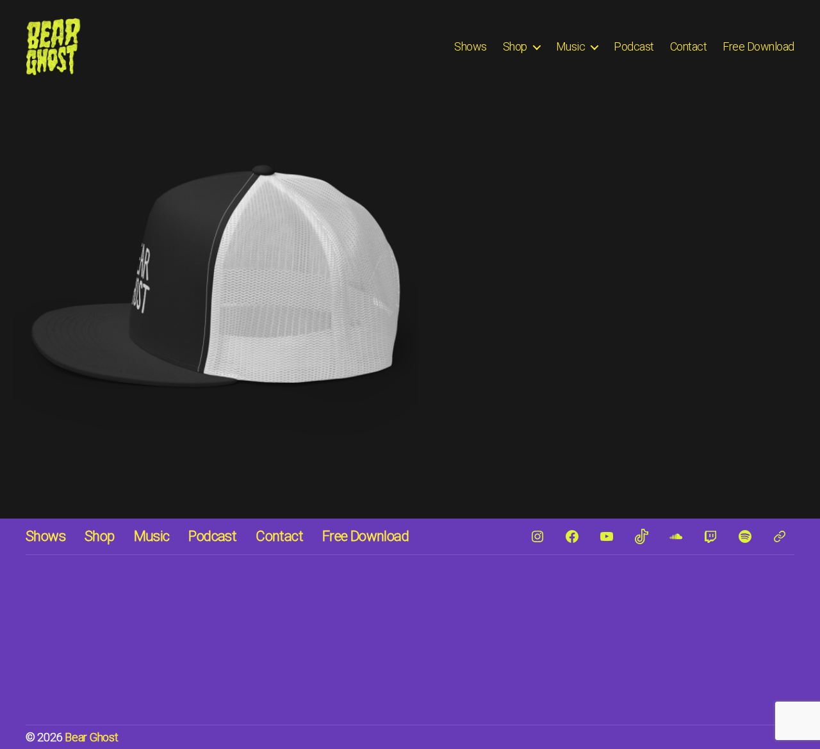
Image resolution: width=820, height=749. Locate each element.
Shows (470, 46)
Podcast (634, 46)
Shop (515, 46)
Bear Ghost (91, 737)
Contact (688, 46)
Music (571, 46)
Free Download (758, 46)
